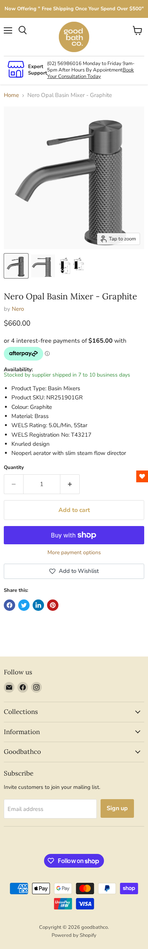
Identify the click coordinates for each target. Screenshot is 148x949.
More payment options (74, 553)
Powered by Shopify (74, 935)
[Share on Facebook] (9, 605)
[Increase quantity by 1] (70, 484)
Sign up (117, 808)
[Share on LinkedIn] (38, 605)
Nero (18, 309)
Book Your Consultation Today (90, 73)
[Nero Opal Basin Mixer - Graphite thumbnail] (16, 266)
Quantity (14, 468)
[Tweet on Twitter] (24, 605)
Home (11, 95)
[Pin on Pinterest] (52, 605)
